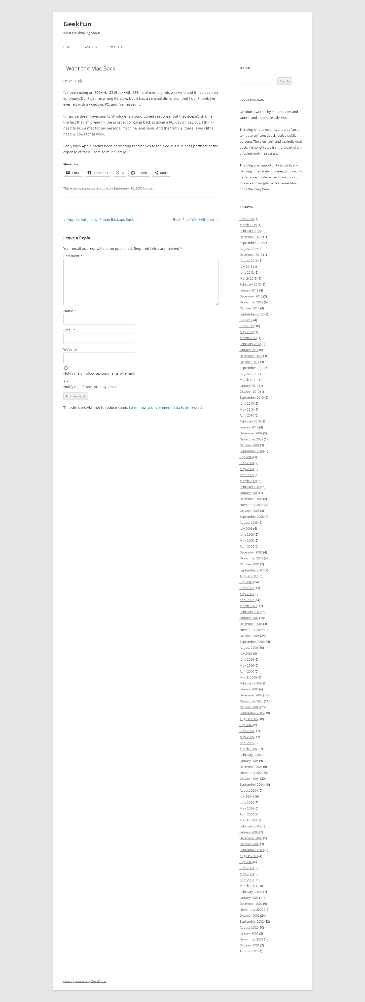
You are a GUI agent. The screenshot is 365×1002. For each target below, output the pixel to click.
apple (104, 188)
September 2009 (252, 451)
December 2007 (251, 552)
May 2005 (247, 737)
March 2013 (248, 278)
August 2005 (249, 719)
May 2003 (247, 874)
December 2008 (251, 498)
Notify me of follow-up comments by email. (99, 373)
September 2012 (252, 314)
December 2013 (251, 254)
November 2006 (251, 629)
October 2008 (249, 510)
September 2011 (252, 367)
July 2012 (246, 320)
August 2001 (249, 951)
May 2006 (247, 665)
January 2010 (249, 427)
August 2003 (249, 856)
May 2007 (247, 594)
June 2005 (247, 731)
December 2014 (251, 236)
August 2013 (249, 260)
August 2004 (249, 790)
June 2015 (247, 219)
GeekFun (77, 23)
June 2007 (247, 588)
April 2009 (247, 475)
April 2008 (247, 546)
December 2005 (251, 695)
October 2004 (249, 778)
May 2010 (247, 409)
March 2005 (248, 748)
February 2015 (250, 230)
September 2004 (252, 784)
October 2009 (249, 445)
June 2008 (247, 534)
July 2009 (246, 457)
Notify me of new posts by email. (90, 386)
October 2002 (249, 915)
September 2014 (252, 242)
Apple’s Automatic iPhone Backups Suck (98, 219)
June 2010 (247, 403)
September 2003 (252, 850)
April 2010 (247, 415)
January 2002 (249, 933)
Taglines (90, 47)
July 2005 (246, 725)
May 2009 (247, 469)
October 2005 (249, 707)
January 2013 (249, 290)
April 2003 (247, 879)
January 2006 (249, 689)
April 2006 (247, 671)
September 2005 (252, 713)
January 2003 (249, 897)
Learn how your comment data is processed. (166, 407)
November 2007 (251, 558)
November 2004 (251, 772)
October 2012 (249, 308)
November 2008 (251, 504)
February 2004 (250, 826)
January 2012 (249, 350)
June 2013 (247, 272)
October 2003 (249, 844)
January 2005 (249, 760)
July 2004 (246, 796)
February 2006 (250, 683)
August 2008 (249, 522)
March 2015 (248, 225)
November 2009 (251, 439)
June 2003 (247, 868)
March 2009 (248, 481)
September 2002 (252, 921)
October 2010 (249, 391)
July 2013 (246, 266)
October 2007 (249, 564)
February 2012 (250, 344)
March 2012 (248, 338)
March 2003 (248, 885)
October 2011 (249, 361)
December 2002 (251, 903)
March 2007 (248, 606)
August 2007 (249, 576)
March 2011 (248, 379)
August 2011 (249, 373)
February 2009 (250, 487)
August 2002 (249, 927)
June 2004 (247, 802)
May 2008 (247, 540)
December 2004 (251, 766)
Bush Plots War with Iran (196, 219)
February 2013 (250, 284)
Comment (72, 256)
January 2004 (249, 832)
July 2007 (246, 582)
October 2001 (249, 945)
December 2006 (251, 623)
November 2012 (251, 302)
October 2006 (249, 635)
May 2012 (247, 332)
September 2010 (252, 397)
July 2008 (246, 528)
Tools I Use (116, 47)
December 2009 (251, 433)
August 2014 (249, 248)
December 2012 (251, 296)
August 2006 (249, 647)
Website (70, 349)
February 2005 (250, 754)
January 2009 (249, 492)
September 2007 (252, 570)
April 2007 (247, 600)
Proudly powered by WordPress (85, 981)
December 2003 (251, 838)
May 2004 (247, 808)
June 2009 (247, 463)
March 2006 (248, 677)
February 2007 (250, 612)
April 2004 (247, 814)
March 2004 (248, 820)
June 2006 (247, 659)
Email (69, 330)
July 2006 (246, 653)
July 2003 (246, 862)
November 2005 (251, 701)
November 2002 (251, 909)
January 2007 (249, 617)
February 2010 (250, 421)
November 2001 (251, 939)
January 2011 (249, 385)
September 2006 (252, 641)
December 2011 (251, 356)
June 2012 (247, 326)
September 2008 (252, 516)
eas (150, 188)
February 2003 (250, 891)
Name (69, 311)
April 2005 (247, 743)
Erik (280, 111)
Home (67, 47)
